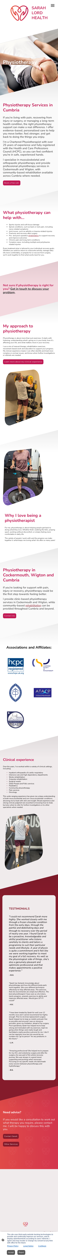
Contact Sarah (10, 1136)
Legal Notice (28, 1246)
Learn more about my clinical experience (23, 362)
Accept (11, 1252)
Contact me (9, 616)
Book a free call (11, 183)
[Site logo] (29, 13)
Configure (42, 1246)
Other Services (11, 1144)
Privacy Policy (12, 1246)
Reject (21, 1252)
